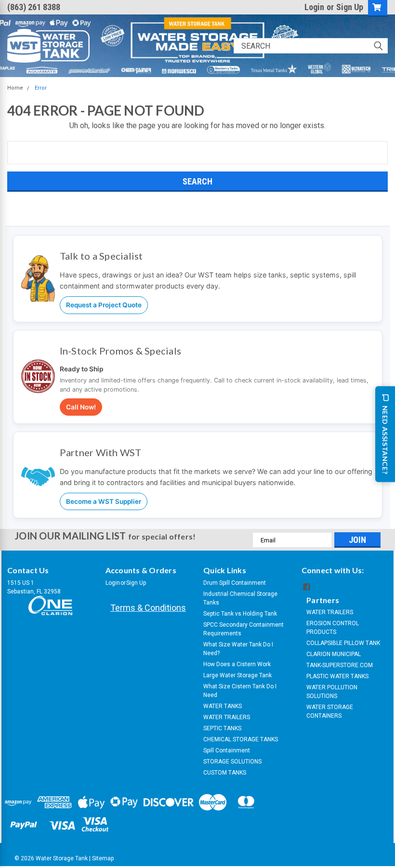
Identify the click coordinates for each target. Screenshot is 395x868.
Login (314, 7)
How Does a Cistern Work (237, 664)
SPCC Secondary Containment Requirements (243, 629)
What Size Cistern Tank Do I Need (239, 690)
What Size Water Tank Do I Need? (238, 649)
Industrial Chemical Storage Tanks (240, 598)
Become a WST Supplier (103, 501)
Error (41, 88)
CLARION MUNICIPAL (333, 654)
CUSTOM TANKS (224, 772)
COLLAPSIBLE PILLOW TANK (343, 643)
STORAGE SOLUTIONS (232, 761)
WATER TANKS (222, 706)
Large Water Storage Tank (237, 675)
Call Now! (81, 407)
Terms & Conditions (148, 608)
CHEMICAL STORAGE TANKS (240, 739)
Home (15, 88)
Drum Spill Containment (234, 582)
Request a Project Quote (104, 305)
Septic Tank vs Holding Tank (240, 613)
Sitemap (103, 858)
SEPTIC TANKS (222, 728)
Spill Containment (226, 750)
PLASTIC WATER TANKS (337, 676)
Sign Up (349, 7)
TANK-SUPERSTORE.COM (339, 665)
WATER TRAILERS (226, 717)
